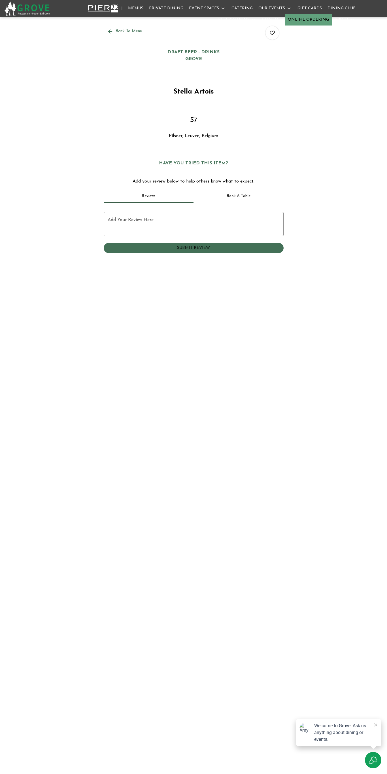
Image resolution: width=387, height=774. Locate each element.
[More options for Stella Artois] (272, 33)
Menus (135, 8)
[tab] (149, 196)
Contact (272, 20)
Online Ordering (308, 20)
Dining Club (342, 8)
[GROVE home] (30, 8)
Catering (242, 8)
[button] (207, 8)
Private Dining (166, 8)
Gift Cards (309, 8)
